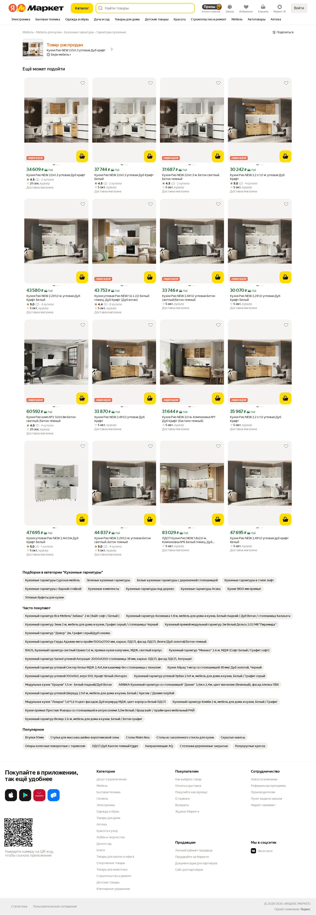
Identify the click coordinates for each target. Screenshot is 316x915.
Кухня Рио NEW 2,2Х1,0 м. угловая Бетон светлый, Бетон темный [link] (122, 540)
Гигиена (102, 798)
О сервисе (182, 798)
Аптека (102, 824)
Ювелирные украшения (113, 889)
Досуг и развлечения (111, 779)
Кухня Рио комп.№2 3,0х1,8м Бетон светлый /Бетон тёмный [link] (51, 419)
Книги (101, 850)
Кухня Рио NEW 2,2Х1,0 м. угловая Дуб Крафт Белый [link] (53, 297)
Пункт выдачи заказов (266, 798)
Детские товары (108, 882)
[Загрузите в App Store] (11, 800)
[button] (281, 851)
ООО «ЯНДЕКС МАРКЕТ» (293, 903)
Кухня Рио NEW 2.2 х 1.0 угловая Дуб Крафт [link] (255, 419)
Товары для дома (108, 818)
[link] (52, 580)
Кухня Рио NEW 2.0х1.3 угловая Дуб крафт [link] (55, 175)
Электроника (106, 805)
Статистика (19, 906)
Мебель (102, 785)
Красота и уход (107, 831)
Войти (299, 8)
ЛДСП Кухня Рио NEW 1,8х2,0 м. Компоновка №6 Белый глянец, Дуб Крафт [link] (187, 540)
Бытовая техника (108, 792)
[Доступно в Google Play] (25, 800)
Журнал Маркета (187, 811)
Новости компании (264, 779)
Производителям (263, 792)
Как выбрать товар (188, 779)
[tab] (21, 20)
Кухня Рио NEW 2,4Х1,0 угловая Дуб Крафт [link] (119, 419)
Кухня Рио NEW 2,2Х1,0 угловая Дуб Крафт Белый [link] (255, 297)
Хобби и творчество (111, 837)
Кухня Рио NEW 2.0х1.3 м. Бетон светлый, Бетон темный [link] (191, 177)
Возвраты (182, 805)
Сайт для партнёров (189, 869)
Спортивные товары (111, 863)
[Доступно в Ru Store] (54, 800)
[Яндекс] (305, 909)
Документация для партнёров (196, 863)
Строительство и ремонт (114, 876)
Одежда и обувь (108, 811)
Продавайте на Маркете (192, 857)
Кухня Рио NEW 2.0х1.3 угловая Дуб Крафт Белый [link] (124, 177)
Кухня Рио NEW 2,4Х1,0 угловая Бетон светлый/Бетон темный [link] (188, 297)
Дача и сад (104, 843)
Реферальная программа (268, 785)
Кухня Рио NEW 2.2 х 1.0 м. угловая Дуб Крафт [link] (257, 177)
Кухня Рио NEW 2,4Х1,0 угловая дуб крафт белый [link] (259, 540)
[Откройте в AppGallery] (39, 800)
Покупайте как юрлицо (191, 792)
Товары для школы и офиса (115, 856)
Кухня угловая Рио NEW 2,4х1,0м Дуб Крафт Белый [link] (52, 540)
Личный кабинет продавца (193, 850)
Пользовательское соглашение (55, 906)
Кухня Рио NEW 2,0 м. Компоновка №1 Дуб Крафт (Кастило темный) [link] (188, 419)
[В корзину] (82, 156)
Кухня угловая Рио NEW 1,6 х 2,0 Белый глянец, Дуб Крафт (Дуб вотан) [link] (121, 297)
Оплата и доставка (188, 785)
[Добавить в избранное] (83, 83)
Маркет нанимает (263, 805)
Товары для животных (112, 869)
